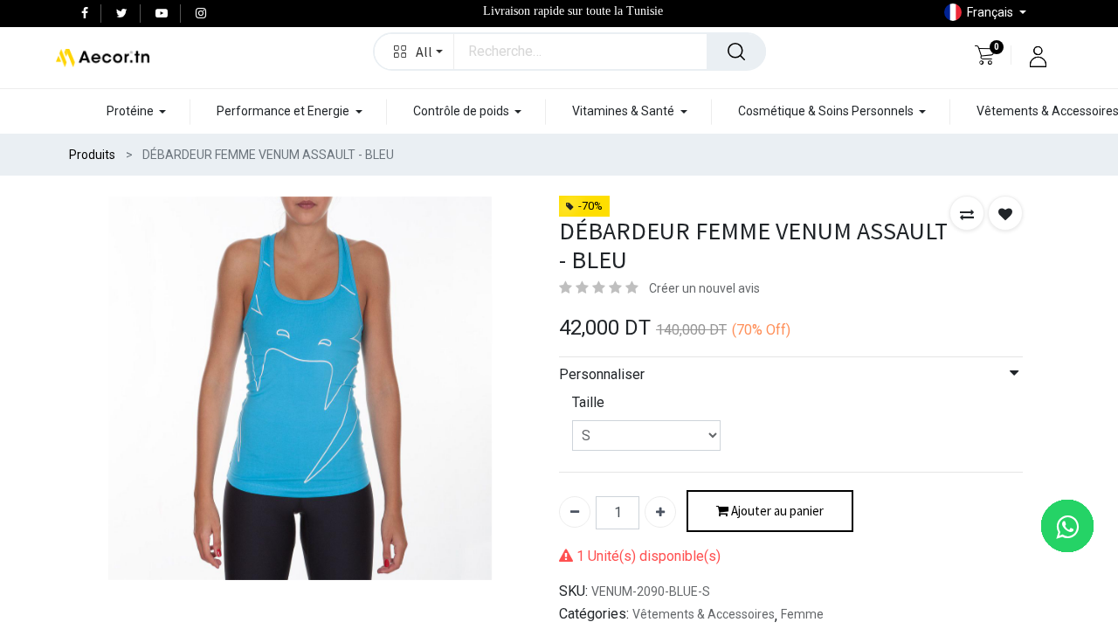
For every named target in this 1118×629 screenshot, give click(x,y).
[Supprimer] (574, 512)
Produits (92, 155)
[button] (414, 51)
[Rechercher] (736, 51)
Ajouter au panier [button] (776, 510)
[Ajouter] (660, 512)
